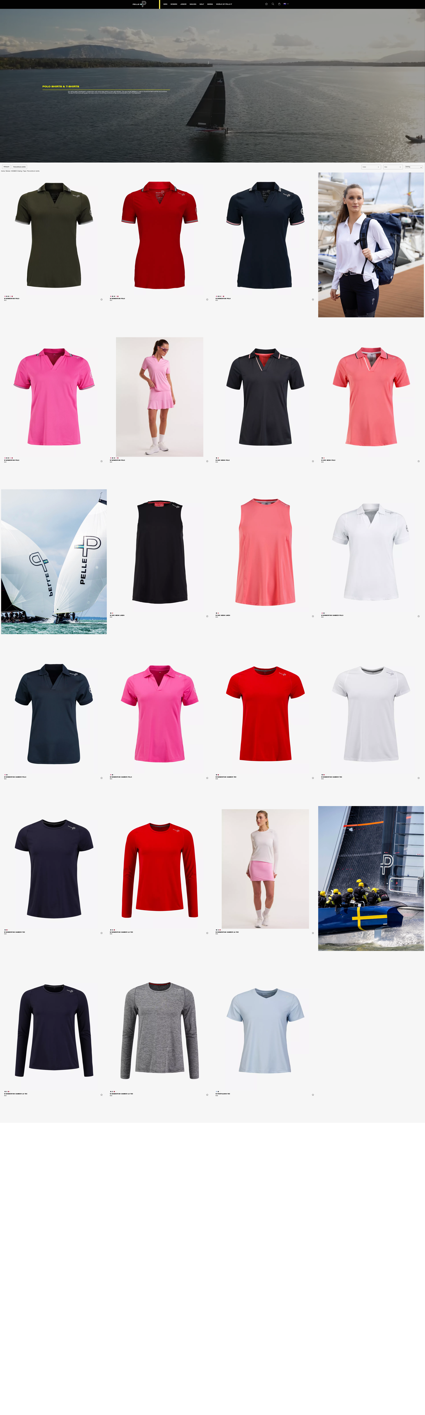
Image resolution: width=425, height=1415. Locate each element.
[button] (266, 4)
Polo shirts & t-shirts (19, 167)
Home (3, 171)
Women (8, 171)
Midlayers (6, 167)
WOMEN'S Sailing (16, 171)
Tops (24, 171)
